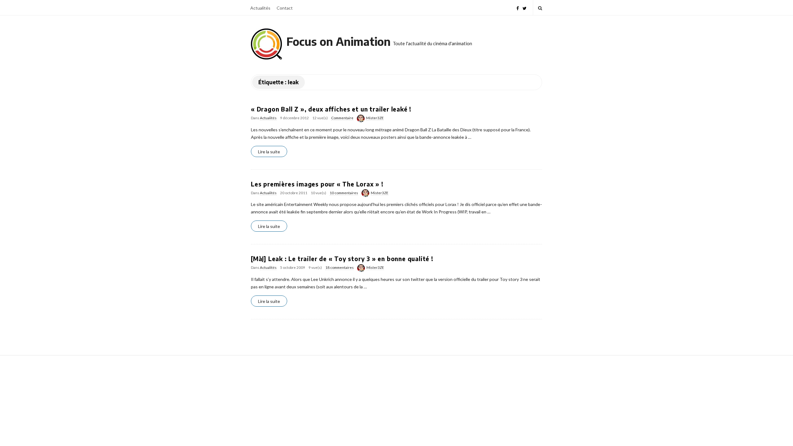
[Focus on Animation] (266, 43)
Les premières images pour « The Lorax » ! (317, 184)
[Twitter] (525, 7)
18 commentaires (339, 267)
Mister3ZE (375, 118)
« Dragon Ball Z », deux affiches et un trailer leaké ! (331, 109)
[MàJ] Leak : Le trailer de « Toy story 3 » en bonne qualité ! (342, 258)
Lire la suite (269, 151)
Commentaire (342, 118)
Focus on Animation (339, 41)
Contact (285, 8)
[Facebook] (517, 7)
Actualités (260, 8)
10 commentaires (344, 193)
